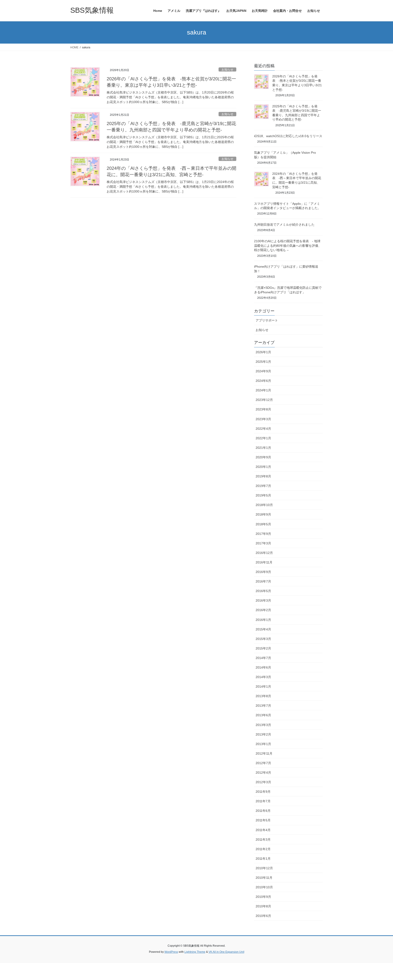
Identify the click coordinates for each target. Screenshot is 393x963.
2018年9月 (263, 514)
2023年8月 (263, 409)
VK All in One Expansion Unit (226, 951)
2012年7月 (263, 763)
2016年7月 (263, 581)
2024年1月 (263, 390)
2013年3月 (263, 725)
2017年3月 (263, 543)
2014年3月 (263, 677)
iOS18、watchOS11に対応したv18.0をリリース (288, 136)
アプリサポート (267, 320)
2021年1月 (263, 447)
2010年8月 (263, 906)
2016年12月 (264, 553)
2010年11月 (264, 877)
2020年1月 (263, 467)
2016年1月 (263, 620)
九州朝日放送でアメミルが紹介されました (284, 224)
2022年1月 (263, 438)
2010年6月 (263, 916)
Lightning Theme (194, 951)
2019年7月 (263, 486)
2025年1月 (263, 361)
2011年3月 (263, 839)
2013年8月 (263, 696)
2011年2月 (263, 849)
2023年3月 (263, 419)
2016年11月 (264, 562)
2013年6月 (263, 715)
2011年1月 (263, 858)
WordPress (171, 951)
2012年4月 (263, 772)
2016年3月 (263, 600)
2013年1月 (263, 744)
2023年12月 (264, 400)
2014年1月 (263, 686)
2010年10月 (264, 887)
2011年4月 (263, 830)
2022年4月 (263, 428)
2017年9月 (263, 534)
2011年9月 (263, 791)
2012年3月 (263, 782)
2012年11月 (264, 753)
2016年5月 (263, 591)
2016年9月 (263, 572)
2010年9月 (263, 897)
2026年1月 (263, 352)
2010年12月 (264, 868)
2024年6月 (263, 381)
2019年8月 (263, 476)
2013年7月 (263, 705)
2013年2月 (263, 734)
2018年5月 (263, 524)
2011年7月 (263, 801)
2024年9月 (263, 371)
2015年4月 (263, 629)
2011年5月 (263, 820)
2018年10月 (264, 505)
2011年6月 (263, 810)
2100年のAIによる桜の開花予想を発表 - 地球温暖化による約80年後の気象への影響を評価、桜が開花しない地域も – (287, 245)
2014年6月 (263, 667)
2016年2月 (263, 610)
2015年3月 (263, 639)
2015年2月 (263, 648)
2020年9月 (263, 457)
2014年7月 (263, 658)
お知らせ (227, 69)
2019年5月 (263, 495)
